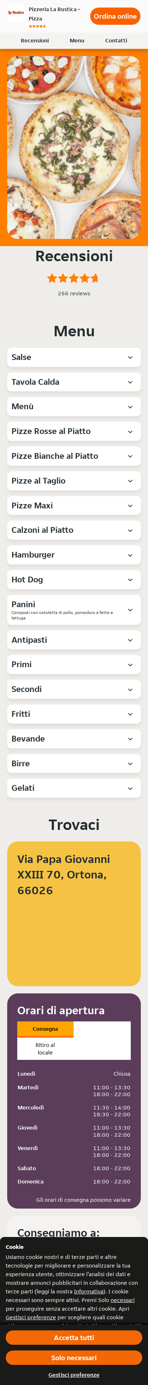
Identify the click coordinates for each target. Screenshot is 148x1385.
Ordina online (115, 16)
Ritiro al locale (45, 1048)
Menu (77, 40)
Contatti (116, 40)
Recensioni (35, 40)
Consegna (45, 1029)
